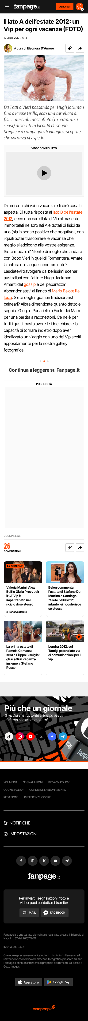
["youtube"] (30, 736)
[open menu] (5, 7)
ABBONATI (64, 6)
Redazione (11, 797)
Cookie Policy (14, 789)
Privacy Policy (58, 782)
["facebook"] (52, 736)
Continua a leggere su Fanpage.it (44, 370)
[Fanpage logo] (27, 7)
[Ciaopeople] (44, 1008)
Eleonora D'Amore (40, 48)
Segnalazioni (33, 782)
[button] (80, 48)
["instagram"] (19, 736)
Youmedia (11, 782)
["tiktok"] (9, 736)
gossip (30, 284)
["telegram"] (63, 736)
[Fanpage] (44, 876)
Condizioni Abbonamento (47, 789)
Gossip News (12, 536)
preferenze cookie (37, 797)
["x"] (41, 736)
